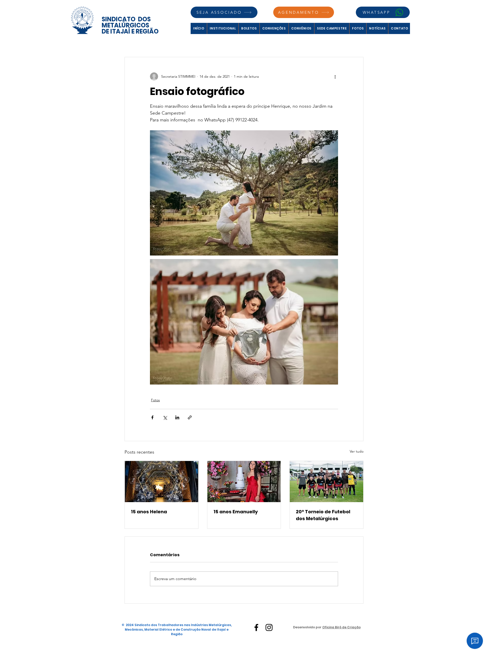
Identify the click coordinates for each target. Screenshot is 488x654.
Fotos (155, 400)
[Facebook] (256, 627)
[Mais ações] (335, 76)
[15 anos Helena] (161, 481)
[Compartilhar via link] (189, 417)
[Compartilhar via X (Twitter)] (164, 417)
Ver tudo (356, 451)
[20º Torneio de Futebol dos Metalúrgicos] (326, 481)
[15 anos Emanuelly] (244, 481)
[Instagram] (269, 627)
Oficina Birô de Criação (341, 627)
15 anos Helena (149, 511)
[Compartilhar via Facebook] (152, 417)
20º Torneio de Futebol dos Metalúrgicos (323, 515)
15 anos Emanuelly (236, 511)
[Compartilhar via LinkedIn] (177, 417)
